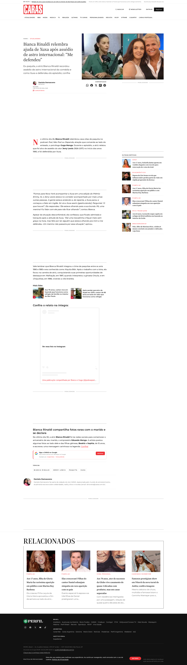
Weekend (127, 632)
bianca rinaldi (42, 470)
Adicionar (100, 453)
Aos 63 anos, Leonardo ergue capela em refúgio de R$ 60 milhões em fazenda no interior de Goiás (147, 216)
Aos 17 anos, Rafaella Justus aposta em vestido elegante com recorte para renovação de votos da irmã (147, 165)
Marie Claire (87, 632)
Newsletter (136, 9)
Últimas (74, 17)
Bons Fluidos (84, 622)
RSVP (117, 17)
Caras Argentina (68, 632)
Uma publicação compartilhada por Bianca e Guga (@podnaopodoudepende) (73, 380)
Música (53, 17)
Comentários (39, 90)
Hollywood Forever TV (127, 622)
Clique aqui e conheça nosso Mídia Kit (36, 652)
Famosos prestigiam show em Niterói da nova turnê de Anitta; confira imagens (145, 582)
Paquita (73, 470)
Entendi (135, 658)
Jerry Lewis (59, 470)
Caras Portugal (145, 17)
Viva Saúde (97, 624)
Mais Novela (142, 622)
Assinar (159, 9)
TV (59, 17)
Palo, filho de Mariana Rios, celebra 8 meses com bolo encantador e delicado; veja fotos (147, 229)
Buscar (120, 9)
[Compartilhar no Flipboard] (100, 85)
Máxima (56, 624)
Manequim (152, 622)
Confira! (84, 446)
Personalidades (97, 17)
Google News (50, 457)
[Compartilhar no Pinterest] (104, 85)
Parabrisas (105, 632)
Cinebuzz (101, 622)
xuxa (83, 470)
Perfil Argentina (117, 632)
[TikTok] (45, 627)
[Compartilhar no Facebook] (92, 85)
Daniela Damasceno (46, 82)
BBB (39, 17)
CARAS (93, 622)
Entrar (149, 9)
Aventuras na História (70, 622)
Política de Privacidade (33, 659)
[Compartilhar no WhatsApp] (87, 85)
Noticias (97, 632)
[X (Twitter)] (35, 627)
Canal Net (57, 632)
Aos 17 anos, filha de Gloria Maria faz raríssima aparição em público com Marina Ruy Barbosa (146, 190)
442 (134, 632)
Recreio (74, 624)
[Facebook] (30, 627)
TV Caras (83, 17)
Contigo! (109, 622)
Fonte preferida (60, 457)
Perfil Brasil (65, 624)
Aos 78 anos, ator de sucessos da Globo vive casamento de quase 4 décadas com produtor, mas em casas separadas (111, 586)
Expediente (57, 639)
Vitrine (124, 17)
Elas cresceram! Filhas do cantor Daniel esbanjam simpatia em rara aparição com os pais (147, 203)
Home (25, 38)
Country (133, 17)
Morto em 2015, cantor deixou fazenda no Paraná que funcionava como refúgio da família (115, 1)
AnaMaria (56, 622)
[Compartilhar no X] (96, 85)
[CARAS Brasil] (33, 9)
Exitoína (79, 632)
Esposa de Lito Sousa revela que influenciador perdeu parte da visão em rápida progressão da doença (147, 177)
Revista (109, 17)
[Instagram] (25, 627)
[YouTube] (40, 627)
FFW (116, 622)
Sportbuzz (82, 624)
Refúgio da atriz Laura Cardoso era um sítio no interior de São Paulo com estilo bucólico (59, 1)
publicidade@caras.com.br (64, 650)
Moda (45, 17)
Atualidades (30, 17)
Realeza (65, 17)
